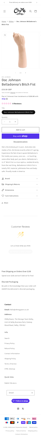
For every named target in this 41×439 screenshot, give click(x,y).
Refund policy (33, 427)
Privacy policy (10, 431)
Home (4, 21)
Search (7, 338)
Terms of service (21, 431)
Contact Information (12, 353)
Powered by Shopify (21, 427)
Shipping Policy (10, 359)
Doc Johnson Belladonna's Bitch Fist (18, 112)
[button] (4, 11)
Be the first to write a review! (20, 252)
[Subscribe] (31, 392)
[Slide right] (25, 72)
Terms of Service (11, 364)
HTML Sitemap (10, 369)
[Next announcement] (36, 2)
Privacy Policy (9, 343)
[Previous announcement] (4, 2)
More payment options (21, 141)
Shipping (12, 92)
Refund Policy (10, 348)
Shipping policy (32, 431)
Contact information (21, 434)
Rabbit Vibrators (11, 383)
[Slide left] (15, 72)
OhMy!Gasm (11, 427)
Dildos (11, 21)
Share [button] (6, 203)
